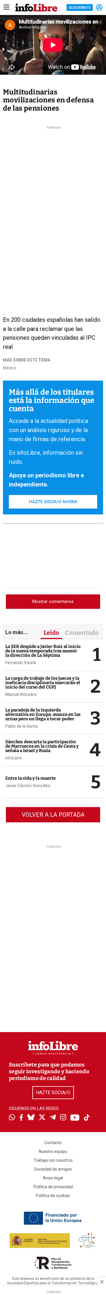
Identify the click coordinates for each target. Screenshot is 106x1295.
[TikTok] (87, 1118)
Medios (9, 368)
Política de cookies (53, 1195)
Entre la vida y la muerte (30, 778)
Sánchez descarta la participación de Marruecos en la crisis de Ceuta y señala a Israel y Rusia (42, 746)
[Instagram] (63, 1118)
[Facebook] (21, 1118)
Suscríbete (80, 7)
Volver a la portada (53, 814)
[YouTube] (75, 1118)
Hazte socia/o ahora (53, 501)
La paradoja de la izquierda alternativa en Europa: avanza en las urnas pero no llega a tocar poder (42, 714)
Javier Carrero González (27, 785)
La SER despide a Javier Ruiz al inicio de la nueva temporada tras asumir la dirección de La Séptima (43, 651)
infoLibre (13, 758)
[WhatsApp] (12, 1118)
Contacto (53, 1142)
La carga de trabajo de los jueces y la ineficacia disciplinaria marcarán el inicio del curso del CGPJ (42, 683)
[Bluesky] (30, 1118)
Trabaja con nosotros (53, 1160)
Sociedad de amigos (53, 1169)
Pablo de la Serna (21, 726)
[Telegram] (53, 1118)
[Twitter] (42, 1118)
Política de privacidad (53, 1186)
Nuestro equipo (53, 1151)
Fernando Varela (20, 662)
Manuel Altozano (21, 694)
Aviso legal (53, 1178)
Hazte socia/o (53, 1092)
